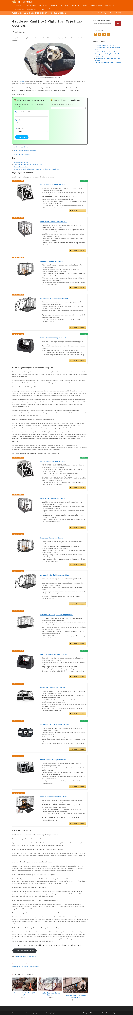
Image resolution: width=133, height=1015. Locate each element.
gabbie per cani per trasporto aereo (25, 150)
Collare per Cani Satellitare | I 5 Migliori (24, 994)
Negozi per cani (117, 1013)
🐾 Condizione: (19, 128)
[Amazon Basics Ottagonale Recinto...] (25, 732)
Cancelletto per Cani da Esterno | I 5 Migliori (75, 996)
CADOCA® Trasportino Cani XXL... (53, 687)
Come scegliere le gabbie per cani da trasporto (28, 164)
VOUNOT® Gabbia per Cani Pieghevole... (56, 615)
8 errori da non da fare (21, 167)
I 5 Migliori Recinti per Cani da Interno (50, 994)
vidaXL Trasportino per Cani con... (54, 760)
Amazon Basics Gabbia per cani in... (54, 298)
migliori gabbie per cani (29, 956)
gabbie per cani (19, 956)
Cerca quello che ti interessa (101, 20)
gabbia (22, 81)
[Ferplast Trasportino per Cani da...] (25, 346)
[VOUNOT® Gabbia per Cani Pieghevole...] (25, 622)
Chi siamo (92, 1013)
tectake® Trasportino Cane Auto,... (54, 797)
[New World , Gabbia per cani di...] (25, 229)
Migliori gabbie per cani (21, 162)
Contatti (99, 1013)
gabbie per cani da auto (21, 147)
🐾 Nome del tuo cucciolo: (23, 112)
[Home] (78, 13)
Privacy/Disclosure (106, 1013)
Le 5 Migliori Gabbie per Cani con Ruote (106, 52)
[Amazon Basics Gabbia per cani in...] (25, 305)
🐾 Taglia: (18, 120)
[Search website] (50, 9)
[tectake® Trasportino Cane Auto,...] (25, 804)
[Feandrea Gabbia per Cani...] (25, 269)
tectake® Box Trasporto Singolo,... (54, 184)
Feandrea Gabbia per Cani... (51, 261)
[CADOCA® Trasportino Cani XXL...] (25, 695)
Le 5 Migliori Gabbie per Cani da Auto (105, 45)
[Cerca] (118, 23)
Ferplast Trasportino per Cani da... (54, 338)
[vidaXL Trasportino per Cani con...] (25, 767)
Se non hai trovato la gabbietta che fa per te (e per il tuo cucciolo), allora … (36, 169)
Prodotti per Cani (20, 32)
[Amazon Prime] (83, 247)
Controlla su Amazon (78, 211)
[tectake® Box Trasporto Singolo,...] (25, 192)
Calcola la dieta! (22, 137)
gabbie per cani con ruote (22, 154)
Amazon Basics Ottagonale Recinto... (55, 724)
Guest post (85, 1013)
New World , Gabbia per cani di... (53, 221)
